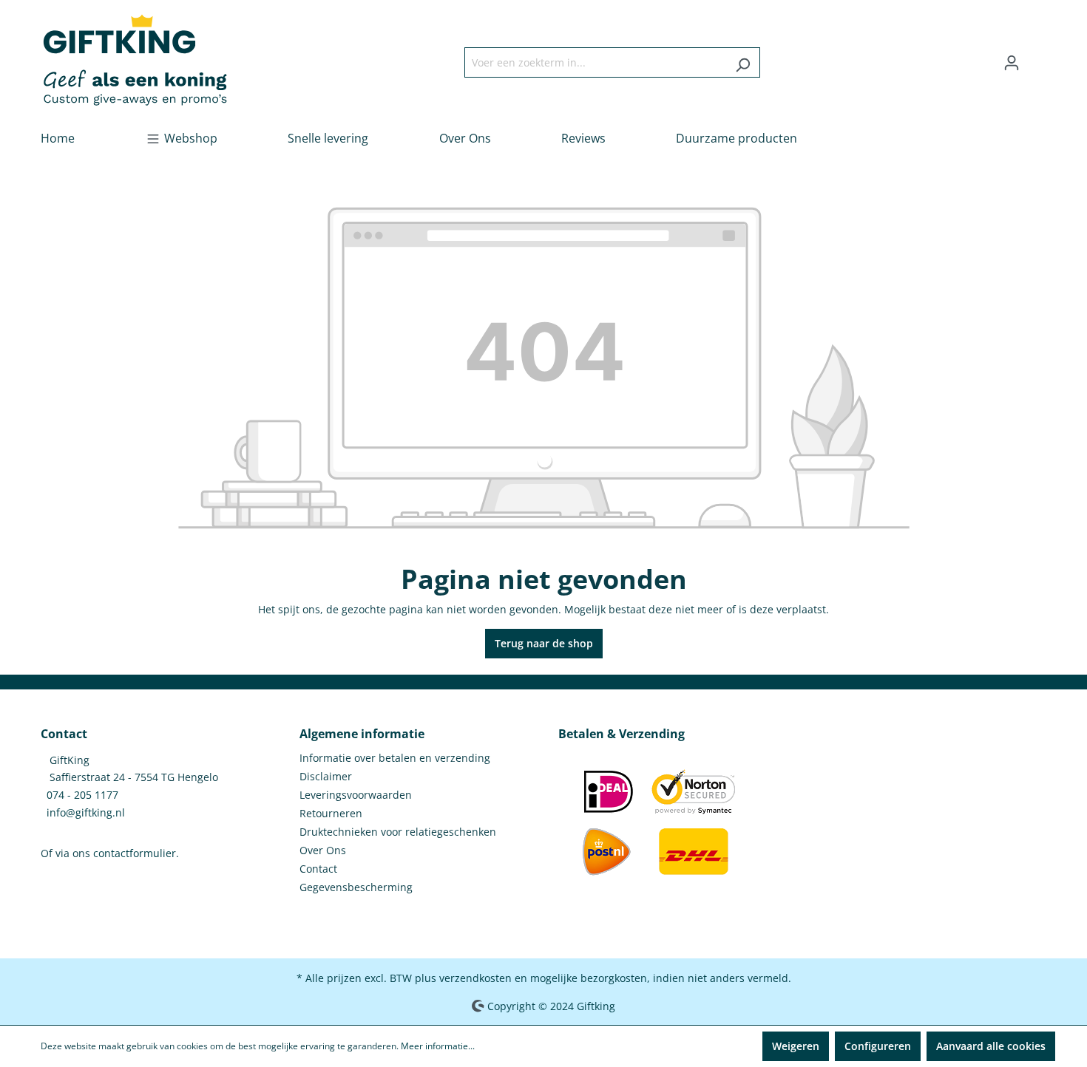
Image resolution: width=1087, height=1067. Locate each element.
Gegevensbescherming (356, 887)
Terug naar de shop (544, 643)
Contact (318, 869)
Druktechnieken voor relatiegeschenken (397, 832)
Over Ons (322, 850)
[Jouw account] (1012, 63)
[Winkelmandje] (1037, 57)
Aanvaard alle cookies (991, 1046)
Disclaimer (325, 776)
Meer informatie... (438, 1046)
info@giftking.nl (86, 812)
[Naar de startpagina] (135, 59)
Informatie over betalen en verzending (394, 758)
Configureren (877, 1046)
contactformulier (134, 853)
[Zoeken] (742, 62)
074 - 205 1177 (82, 795)
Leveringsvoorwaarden (355, 795)
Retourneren (330, 813)
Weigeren (795, 1046)
